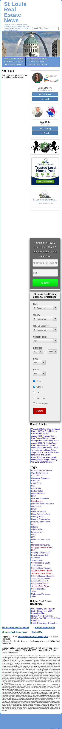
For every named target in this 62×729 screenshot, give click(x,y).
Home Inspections (38, 511)
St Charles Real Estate (40, 563)
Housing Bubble (38, 517)
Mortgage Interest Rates (41, 547)
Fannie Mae (36, 488)
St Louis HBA (36, 565)
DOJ (33, 486)
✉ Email (45, 99)
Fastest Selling (37, 491)
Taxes (33, 591)
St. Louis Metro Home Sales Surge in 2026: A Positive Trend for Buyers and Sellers (45, 452)
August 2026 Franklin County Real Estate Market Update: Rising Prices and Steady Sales (45, 438)
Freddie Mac (36, 506)
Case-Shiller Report (39, 473)
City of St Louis (37, 476)
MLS (33, 542)
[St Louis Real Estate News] (31, 44)
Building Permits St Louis (41, 470)
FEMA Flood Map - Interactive (44, 623)
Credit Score (36, 483)
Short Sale (35, 558)
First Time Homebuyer (40, 499)
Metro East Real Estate (40, 540)
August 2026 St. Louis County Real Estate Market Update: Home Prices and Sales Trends (45, 445)
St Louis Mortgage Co (40, 581)
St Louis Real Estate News (15, 12)
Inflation (34, 527)
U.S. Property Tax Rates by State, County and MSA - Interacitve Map (43, 611)
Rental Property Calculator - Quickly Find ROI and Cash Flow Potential (45, 618)
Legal (33, 535)
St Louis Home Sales (41, 573)
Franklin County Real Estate (42, 504)
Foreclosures (37, 501)
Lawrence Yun (37, 532)
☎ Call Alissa (45, 94)
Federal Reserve (38, 493)
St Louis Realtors (38, 589)
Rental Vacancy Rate (39, 555)
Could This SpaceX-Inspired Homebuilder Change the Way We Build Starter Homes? (44, 459)
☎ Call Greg (45, 128)
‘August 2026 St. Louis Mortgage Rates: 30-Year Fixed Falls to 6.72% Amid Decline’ (45, 431)
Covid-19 (35, 481)
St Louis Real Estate (40, 586)
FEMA (33, 496)
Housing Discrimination (40, 519)
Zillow (33, 597)
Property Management (40, 553)
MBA (33, 537)
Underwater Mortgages (40, 594)
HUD (33, 524)
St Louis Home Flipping (40, 568)
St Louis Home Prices (41, 570)
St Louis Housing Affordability (43, 576)
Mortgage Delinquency (40, 545)
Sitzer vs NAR (37, 560)
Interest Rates (37, 529)
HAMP (34, 509)
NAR (33, 550)
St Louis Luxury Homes (40, 579)
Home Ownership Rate (40, 514)
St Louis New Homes (39, 584)
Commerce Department (40, 478)
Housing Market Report (40, 522)
